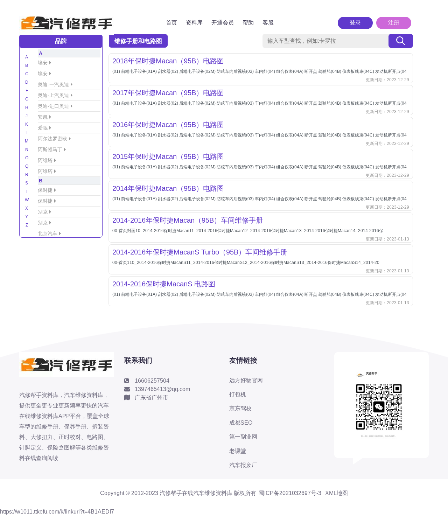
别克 (43, 212)
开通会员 (222, 23)
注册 (393, 23)
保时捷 (45, 190)
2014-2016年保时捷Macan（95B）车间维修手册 (187, 220)
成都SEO (240, 423)
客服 (268, 23)
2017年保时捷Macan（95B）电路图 (168, 93)
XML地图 (336, 493)
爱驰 (43, 128)
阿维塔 (45, 160)
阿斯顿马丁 (50, 149)
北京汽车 (47, 233)
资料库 (194, 23)
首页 (171, 23)
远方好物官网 (246, 380)
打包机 (237, 394)
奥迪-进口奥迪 (53, 106)
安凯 (43, 117)
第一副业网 (243, 437)
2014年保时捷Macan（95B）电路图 (168, 188)
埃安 (43, 62)
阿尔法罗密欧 (52, 138)
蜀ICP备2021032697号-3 (290, 493)
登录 (355, 23)
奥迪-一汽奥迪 (53, 84)
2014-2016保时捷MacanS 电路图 (163, 284)
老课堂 (237, 451)
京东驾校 (240, 408)
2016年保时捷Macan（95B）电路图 (168, 124)
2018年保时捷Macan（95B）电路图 (168, 61)
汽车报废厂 (243, 465)
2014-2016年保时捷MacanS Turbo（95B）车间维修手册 (199, 252)
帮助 (248, 23)
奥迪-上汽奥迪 (53, 95)
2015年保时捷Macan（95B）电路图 (168, 156)
